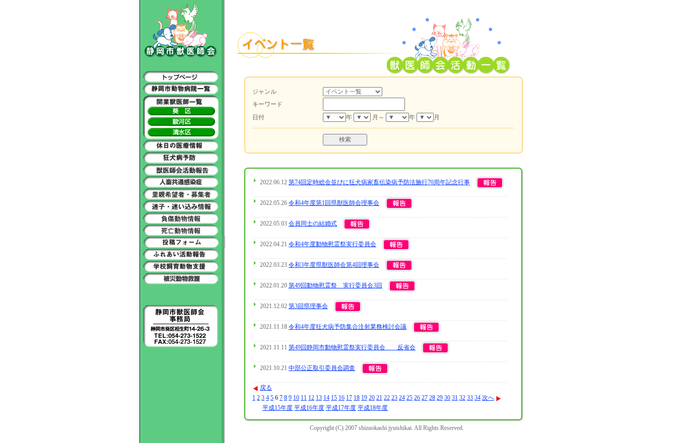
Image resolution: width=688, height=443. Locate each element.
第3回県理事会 (308, 306)
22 (387, 397)
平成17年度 (341, 407)
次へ (488, 397)
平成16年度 (309, 407)
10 (296, 397)
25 (409, 397)
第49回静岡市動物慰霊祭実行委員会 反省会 (352, 347)
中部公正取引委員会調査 (322, 368)
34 (477, 397)
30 (447, 397)
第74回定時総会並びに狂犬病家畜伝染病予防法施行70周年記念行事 (379, 182)
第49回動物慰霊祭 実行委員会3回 (335, 285)
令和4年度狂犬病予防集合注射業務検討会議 (347, 326)
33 (470, 397)
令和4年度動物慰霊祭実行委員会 (332, 244)
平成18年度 (373, 407)
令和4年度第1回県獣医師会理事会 (334, 202)
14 (326, 397)
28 (432, 397)
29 (440, 397)
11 (304, 397)
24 (402, 397)
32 (462, 397)
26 (417, 397)
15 (334, 397)
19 (364, 397)
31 (455, 397)
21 (379, 397)
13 (319, 397)
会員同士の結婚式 (313, 223)
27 (425, 397)
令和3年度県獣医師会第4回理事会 (334, 264)
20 (372, 397)
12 (311, 397)
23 (394, 397)
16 (341, 397)
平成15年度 (277, 407)
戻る (266, 387)
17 (349, 397)
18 (357, 397)
